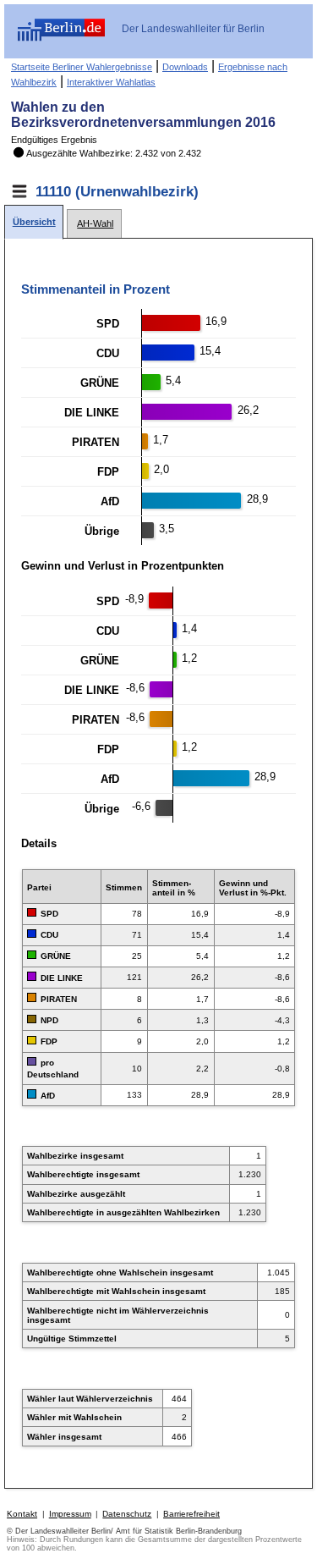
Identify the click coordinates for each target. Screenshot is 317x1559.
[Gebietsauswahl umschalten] (19, 191)
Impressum (70, 1513)
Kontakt (22, 1513)
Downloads (185, 67)
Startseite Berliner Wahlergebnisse (81, 67)
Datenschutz (126, 1513)
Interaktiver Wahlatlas (111, 82)
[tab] (34, 222)
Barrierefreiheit (191, 1513)
